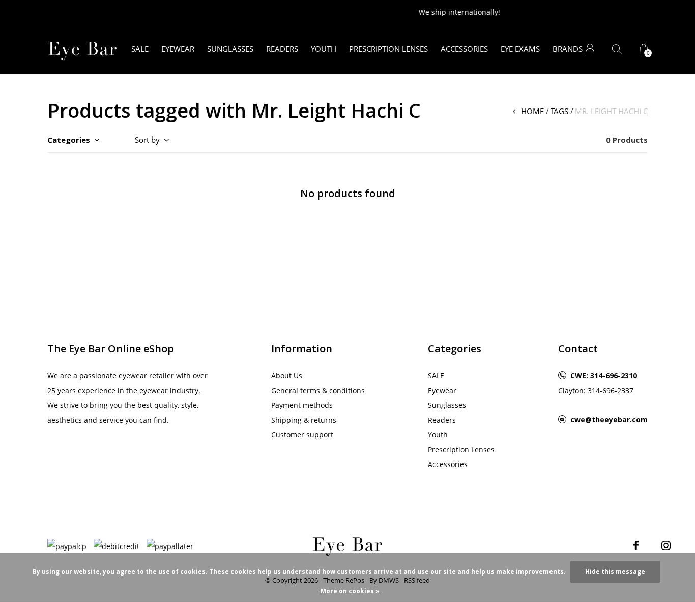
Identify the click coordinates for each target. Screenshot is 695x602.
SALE (140, 49)
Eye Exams (520, 49)
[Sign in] (590, 49)
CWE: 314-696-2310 (603, 375)
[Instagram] (666, 545)
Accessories (464, 49)
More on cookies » (350, 591)
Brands (568, 49)
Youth (323, 49)
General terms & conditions (318, 390)
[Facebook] (636, 545)
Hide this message (615, 571)
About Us (286, 375)
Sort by (147, 139)
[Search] (617, 49)
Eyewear (177, 49)
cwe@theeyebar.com (609, 419)
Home (532, 111)
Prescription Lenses (388, 49)
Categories (68, 139)
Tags (559, 111)
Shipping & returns (303, 420)
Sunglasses (230, 49)
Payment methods (302, 405)
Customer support (302, 435)
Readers (282, 49)
